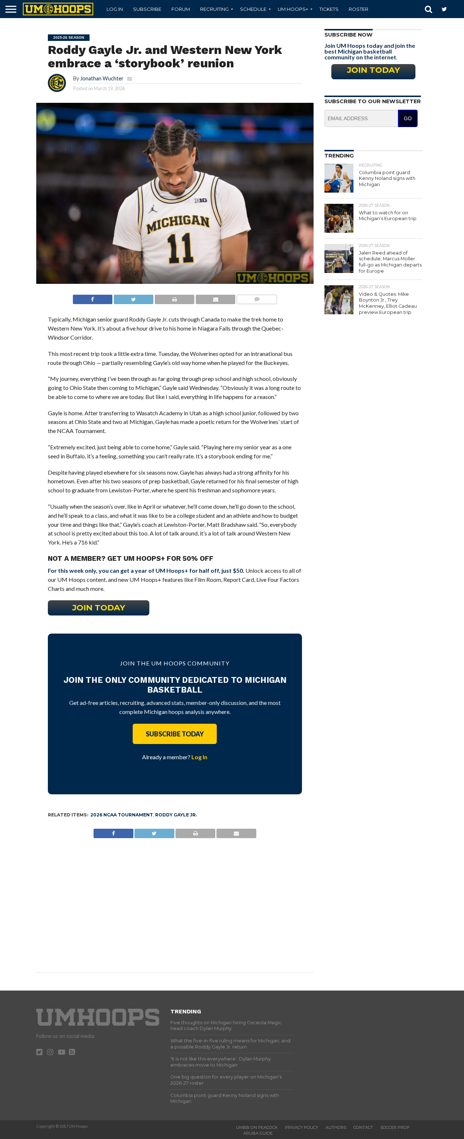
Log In (115, 9)
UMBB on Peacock (257, 1127)
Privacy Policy (301, 1127)
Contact (363, 1127)
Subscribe (147, 9)
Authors (336, 1127)
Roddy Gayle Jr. (176, 815)
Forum (180, 9)
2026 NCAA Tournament (121, 815)
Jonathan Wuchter (102, 78)
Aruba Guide (258, 1133)
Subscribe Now (348, 34)
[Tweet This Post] (133, 297)
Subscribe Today (175, 734)
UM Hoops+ (293, 9)
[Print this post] (174, 297)
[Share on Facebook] (92, 297)
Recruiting (214, 9)
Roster (358, 9)
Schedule (253, 9)
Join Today (98, 607)
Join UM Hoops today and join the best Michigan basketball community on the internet (369, 51)
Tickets (329, 9)
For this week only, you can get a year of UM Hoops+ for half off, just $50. (146, 570)
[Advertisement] (175, 899)
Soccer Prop (395, 1127)
